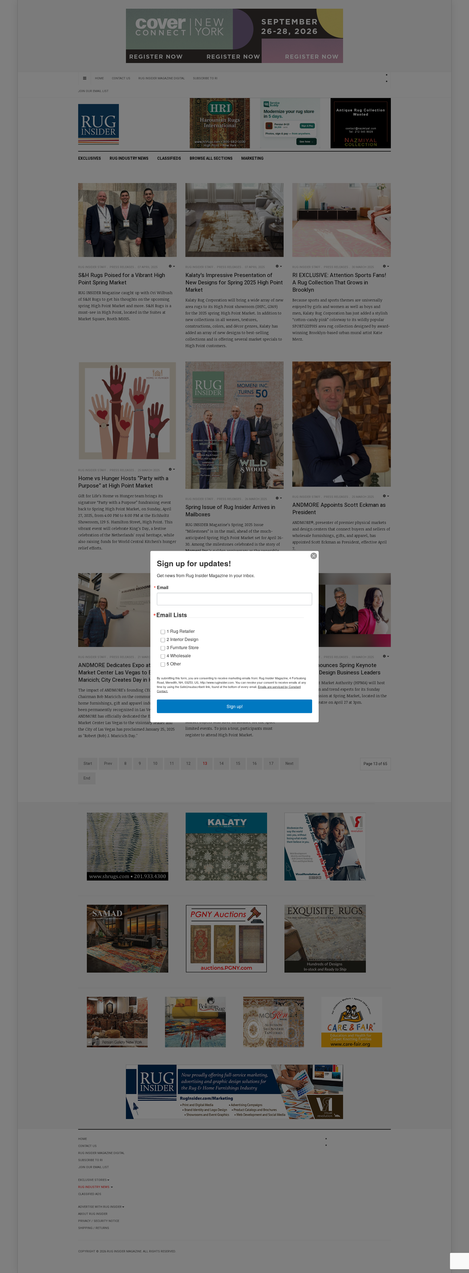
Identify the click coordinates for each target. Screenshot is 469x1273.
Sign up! (235, 706)
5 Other (174, 663)
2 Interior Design (182, 639)
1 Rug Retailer (181, 631)
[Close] (313, 555)
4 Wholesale (179, 655)
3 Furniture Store (183, 647)
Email (162, 587)
